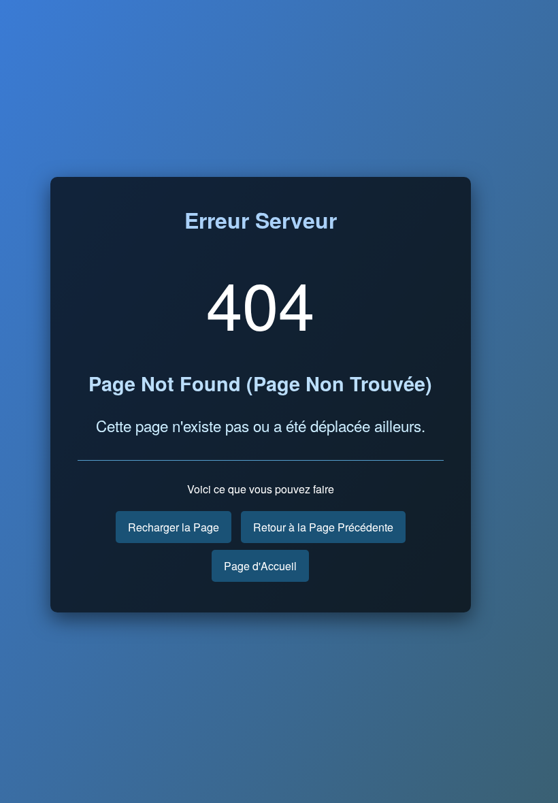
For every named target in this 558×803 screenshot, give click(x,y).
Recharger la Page (173, 527)
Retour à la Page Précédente (323, 527)
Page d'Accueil (260, 566)
